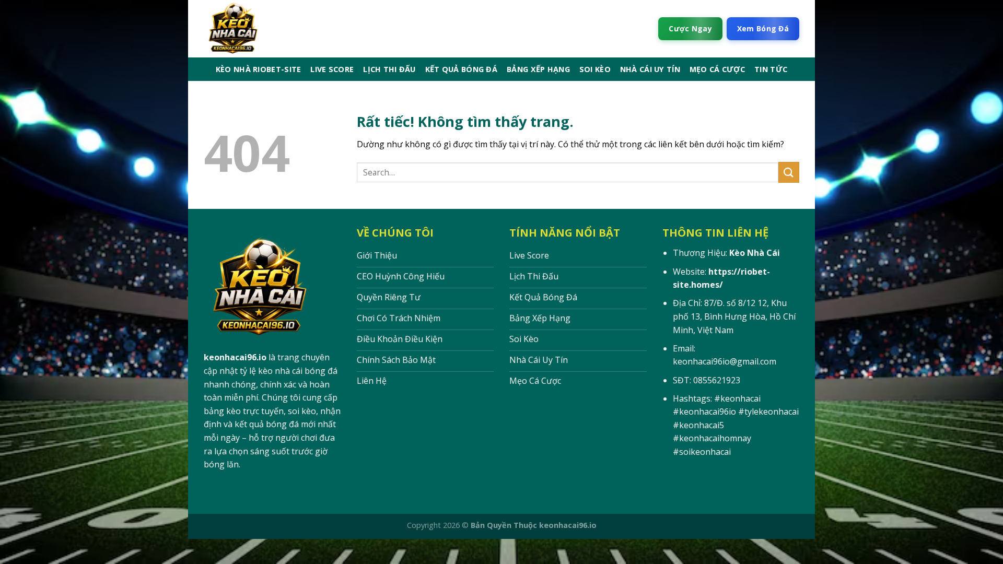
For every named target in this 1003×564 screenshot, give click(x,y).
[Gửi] (788, 172)
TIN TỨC (770, 69)
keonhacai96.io (235, 357)
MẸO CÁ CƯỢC (717, 69)
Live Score (332, 69)
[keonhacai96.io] (279, 28)
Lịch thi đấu (389, 69)
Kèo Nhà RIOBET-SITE (258, 69)
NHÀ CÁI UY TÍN (650, 69)
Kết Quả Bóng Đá (461, 69)
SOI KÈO (595, 69)
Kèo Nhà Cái (754, 252)
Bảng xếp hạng (538, 69)
